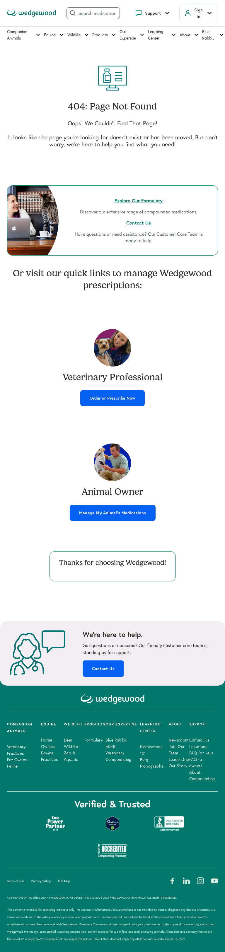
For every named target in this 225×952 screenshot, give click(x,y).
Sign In (198, 13)
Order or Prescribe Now (113, 398)
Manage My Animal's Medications (112, 513)
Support (153, 13)
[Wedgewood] (31, 13)
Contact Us (103, 668)
